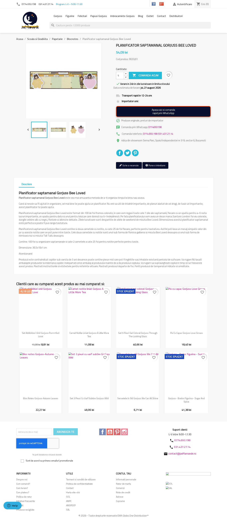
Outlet (150, 16)
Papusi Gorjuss (98, 16)
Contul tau (123, 473)
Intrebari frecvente (25, 501)
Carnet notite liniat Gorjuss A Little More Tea (89, 334)
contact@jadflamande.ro (182, 453)
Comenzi (120, 488)
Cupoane (120, 501)
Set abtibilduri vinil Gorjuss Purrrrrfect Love (40, 334)
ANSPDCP (71, 505)
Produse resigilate (25, 509)
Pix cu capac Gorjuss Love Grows (186, 333)
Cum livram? (22, 488)
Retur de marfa (123, 483)
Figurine (69, 16)
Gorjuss (58, 16)
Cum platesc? (22, 492)
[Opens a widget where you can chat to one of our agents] (12, 506)
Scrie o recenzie (130, 165)
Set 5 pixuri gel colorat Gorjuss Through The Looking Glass (137, 334)
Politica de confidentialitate (79, 483)
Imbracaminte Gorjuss (122, 16)
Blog (140, 16)
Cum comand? (23, 483)
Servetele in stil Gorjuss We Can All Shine (137, 398)
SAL (68, 509)
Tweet (127, 153)
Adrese (119, 496)
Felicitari (82, 16)
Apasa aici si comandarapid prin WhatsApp (163, 111)
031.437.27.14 (46, 4)
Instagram (124, 432)
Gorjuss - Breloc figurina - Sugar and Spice (186, 399)
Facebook (102, 432)
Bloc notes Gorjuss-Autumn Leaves (40, 398)
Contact (161, 16)
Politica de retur (24, 496)
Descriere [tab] (26, 184)
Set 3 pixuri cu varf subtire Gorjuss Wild (89, 398)
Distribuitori (176, 16)
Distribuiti (119, 153)
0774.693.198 (29, 4)
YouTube (110, 432)
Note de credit (123, 492)
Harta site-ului (73, 492)
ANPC (68, 501)
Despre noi (21, 479)
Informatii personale (126, 479)
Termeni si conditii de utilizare (81, 479)
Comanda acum (145, 75)
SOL (68, 496)
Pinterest (135, 153)
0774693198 (155, 127)
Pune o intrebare (156, 165)
